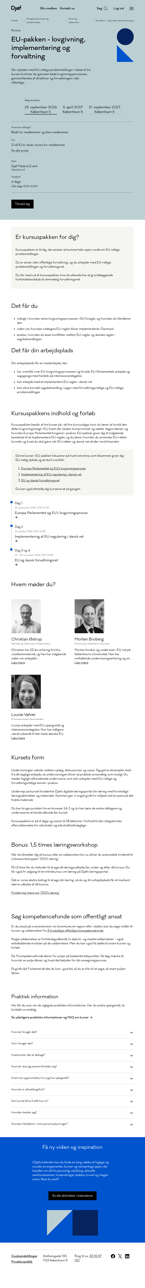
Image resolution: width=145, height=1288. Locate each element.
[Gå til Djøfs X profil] (120, 1256)
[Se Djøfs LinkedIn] (127, 1256)
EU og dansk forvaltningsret (40, 481)
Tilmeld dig (22, 204)
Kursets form (27, 757)
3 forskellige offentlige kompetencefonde (75, 931)
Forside (14, 20)
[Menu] (131, 8)
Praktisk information (34, 996)
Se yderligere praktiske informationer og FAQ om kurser (50, 1017)
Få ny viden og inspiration (72, 1147)
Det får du (24, 306)
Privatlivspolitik (21, 1262)
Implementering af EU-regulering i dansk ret (51, 475)
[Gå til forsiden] (16, 8)
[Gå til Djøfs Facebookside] (113, 1256)
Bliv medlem (48, 8)
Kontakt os (67, 8)
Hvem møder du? (33, 584)
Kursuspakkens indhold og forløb (53, 413)
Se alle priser (20, 151)
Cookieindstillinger (24, 1256)
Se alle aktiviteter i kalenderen (72, 1196)
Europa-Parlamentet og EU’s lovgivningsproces (53, 468)
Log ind (119, 8)
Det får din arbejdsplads (42, 350)
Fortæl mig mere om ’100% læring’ (35, 893)
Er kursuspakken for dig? (47, 237)
